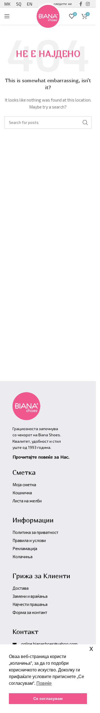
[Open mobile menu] (6, 16)
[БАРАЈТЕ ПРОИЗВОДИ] (85, 122)
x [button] (91, 648)
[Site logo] (48, 15)
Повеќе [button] (44, 683)
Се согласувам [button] (47, 698)
